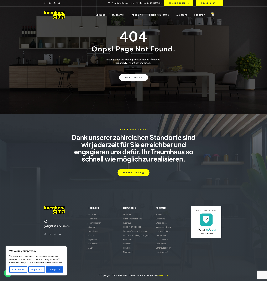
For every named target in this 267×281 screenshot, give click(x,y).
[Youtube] (59, 3)
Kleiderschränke (163, 231)
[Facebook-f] (45, 3)
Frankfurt (127, 239)
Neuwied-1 (128, 252)
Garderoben (161, 235)
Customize (18, 269)
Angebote (93, 231)
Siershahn (127, 214)
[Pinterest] (54, 3)
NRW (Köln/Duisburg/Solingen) (136, 235)
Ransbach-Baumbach (132, 218)
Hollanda (126, 247)
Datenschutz (93, 243)
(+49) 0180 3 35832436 (56, 226)
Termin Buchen (94, 222)
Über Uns (92, 214)
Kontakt (91, 235)
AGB (90, 247)
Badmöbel (160, 218)
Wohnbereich (162, 239)
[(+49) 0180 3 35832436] (45, 221)
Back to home (132, 77)
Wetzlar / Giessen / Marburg (135, 231)
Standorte (92, 218)
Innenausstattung (163, 227)
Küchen (159, 214)
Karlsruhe (127, 222)
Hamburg (127, 243)
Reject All (36, 269)
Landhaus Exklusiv (163, 247)
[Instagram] (50, 3)
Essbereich (161, 243)
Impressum (93, 239)
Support (92, 227)
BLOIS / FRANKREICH (132, 227)
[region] (36, 260)
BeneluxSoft (163, 275)
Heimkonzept (162, 252)
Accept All (54, 269)
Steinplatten (161, 222)
